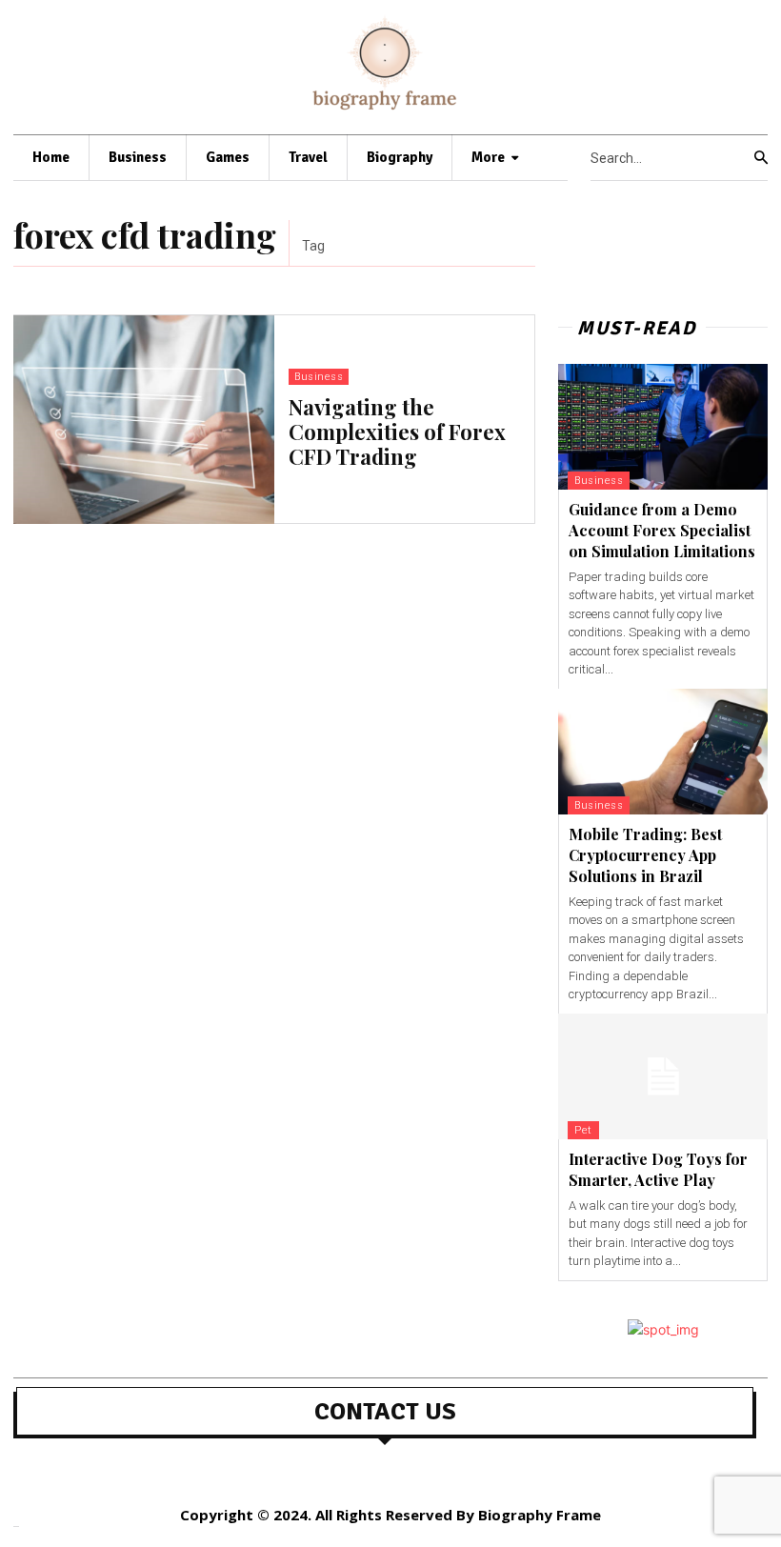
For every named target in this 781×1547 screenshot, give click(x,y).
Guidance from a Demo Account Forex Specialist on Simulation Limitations (662, 530)
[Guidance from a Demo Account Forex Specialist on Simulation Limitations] (663, 427)
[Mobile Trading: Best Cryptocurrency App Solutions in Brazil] (663, 751)
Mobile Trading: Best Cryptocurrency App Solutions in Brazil (645, 855)
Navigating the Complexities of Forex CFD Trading (397, 432)
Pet (583, 1130)
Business (318, 377)
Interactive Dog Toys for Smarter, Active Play (658, 1169)
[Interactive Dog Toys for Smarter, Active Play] (663, 1076)
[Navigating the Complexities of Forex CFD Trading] (143, 419)
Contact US (385, 1411)
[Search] (761, 158)
